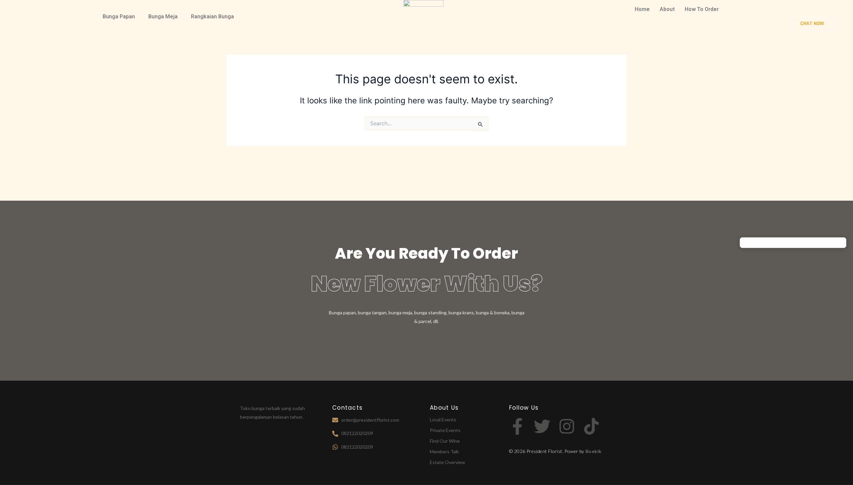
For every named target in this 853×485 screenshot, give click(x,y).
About (667, 9)
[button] (120, 16)
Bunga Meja (163, 16)
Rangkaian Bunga (212, 16)
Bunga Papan (119, 16)
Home (642, 9)
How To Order (702, 9)
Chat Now (812, 23)
